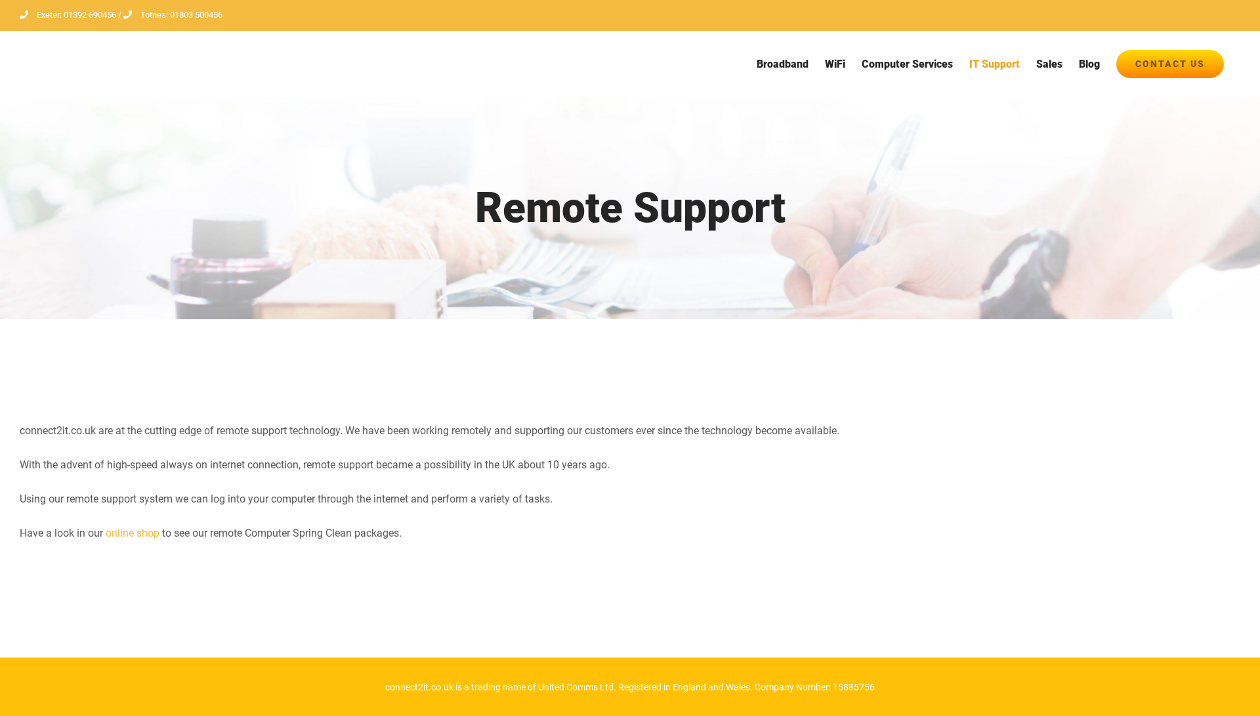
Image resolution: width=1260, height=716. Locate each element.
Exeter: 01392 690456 (76, 15)
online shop (132, 533)
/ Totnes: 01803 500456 (169, 15)
